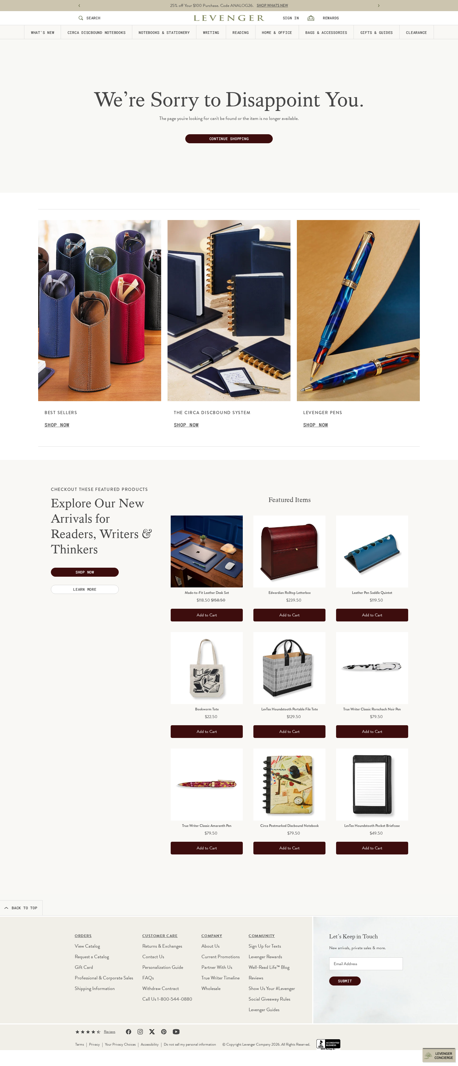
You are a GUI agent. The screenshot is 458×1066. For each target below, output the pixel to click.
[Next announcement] (378, 6)
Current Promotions (220, 956)
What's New (42, 32)
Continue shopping (229, 138)
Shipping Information (95, 988)
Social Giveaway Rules (269, 998)
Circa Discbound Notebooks (97, 32)
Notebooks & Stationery (164, 32)
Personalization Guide (162, 967)
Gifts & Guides (376, 32)
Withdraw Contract (160, 988)
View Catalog (87, 945)
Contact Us (153, 956)
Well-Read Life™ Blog (269, 967)
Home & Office (277, 32)
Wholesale (211, 988)
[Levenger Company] (229, 18)
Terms (79, 1044)
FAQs (148, 977)
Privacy (94, 1044)
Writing (211, 32)
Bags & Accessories (326, 32)
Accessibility (150, 1044)
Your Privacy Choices (120, 1044)
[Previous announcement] (79, 6)
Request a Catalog (92, 956)
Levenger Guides (264, 1009)
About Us (210, 945)
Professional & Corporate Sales (104, 977)
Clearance (416, 32)
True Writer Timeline (220, 977)
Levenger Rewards (265, 956)
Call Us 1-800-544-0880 (167, 998)
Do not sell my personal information (190, 1044)
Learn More (84, 589)
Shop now (85, 572)
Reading (240, 32)
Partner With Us (216, 967)
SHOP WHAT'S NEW (272, 5)
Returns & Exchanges (162, 945)
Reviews (256, 977)
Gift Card (84, 967)
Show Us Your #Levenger (272, 988)
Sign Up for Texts (265, 945)
